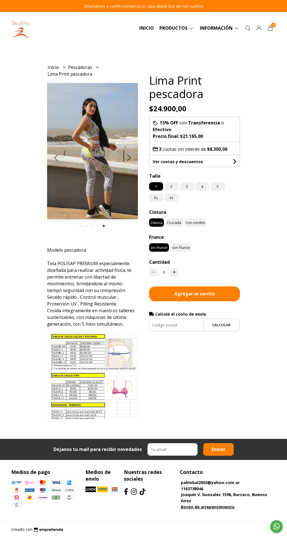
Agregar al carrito (194, 294)
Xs (156, 197)
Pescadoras (80, 67)
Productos (174, 28)
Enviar (218, 449)
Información (217, 28)
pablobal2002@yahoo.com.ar (210, 482)
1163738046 (192, 488)
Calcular (221, 324)
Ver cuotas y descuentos (178, 161)
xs (171, 197)
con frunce (181, 247)
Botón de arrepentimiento (208, 507)
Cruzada (174, 222)
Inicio (146, 28)
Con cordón (195, 222)
